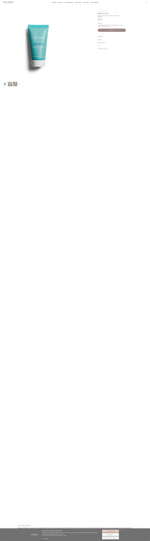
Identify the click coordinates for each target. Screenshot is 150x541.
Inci (98, 45)
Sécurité (99, 39)
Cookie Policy (60, 534)
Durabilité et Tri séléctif (103, 48)
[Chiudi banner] (121, 530)
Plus (98, 17)
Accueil (99, 10)
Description (100, 36)
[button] (112, 36)
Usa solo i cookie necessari (110, 537)
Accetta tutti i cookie (110, 531)
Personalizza (109, 534)
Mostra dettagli (45, 538)
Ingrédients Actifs (101, 42)
